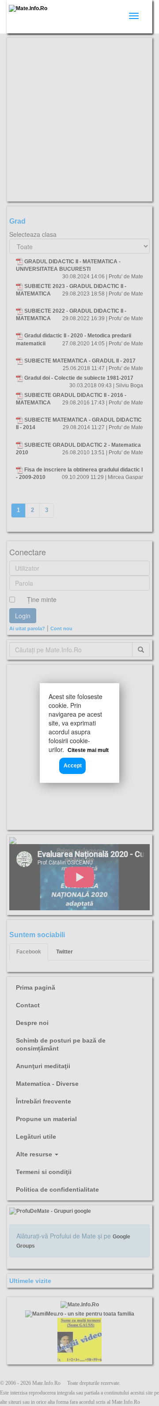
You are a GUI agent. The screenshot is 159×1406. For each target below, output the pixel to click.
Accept (73, 766)
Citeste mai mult (88, 750)
